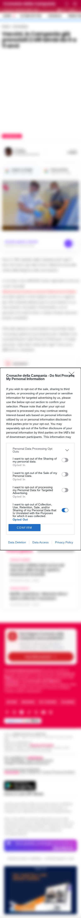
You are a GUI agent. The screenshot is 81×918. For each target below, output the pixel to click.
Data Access (40, 542)
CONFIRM (24, 527)
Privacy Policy (64, 542)
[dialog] (40, 459)
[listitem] (40, 450)
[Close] (73, 376)
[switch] (65, 460)
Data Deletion (17, 542)
